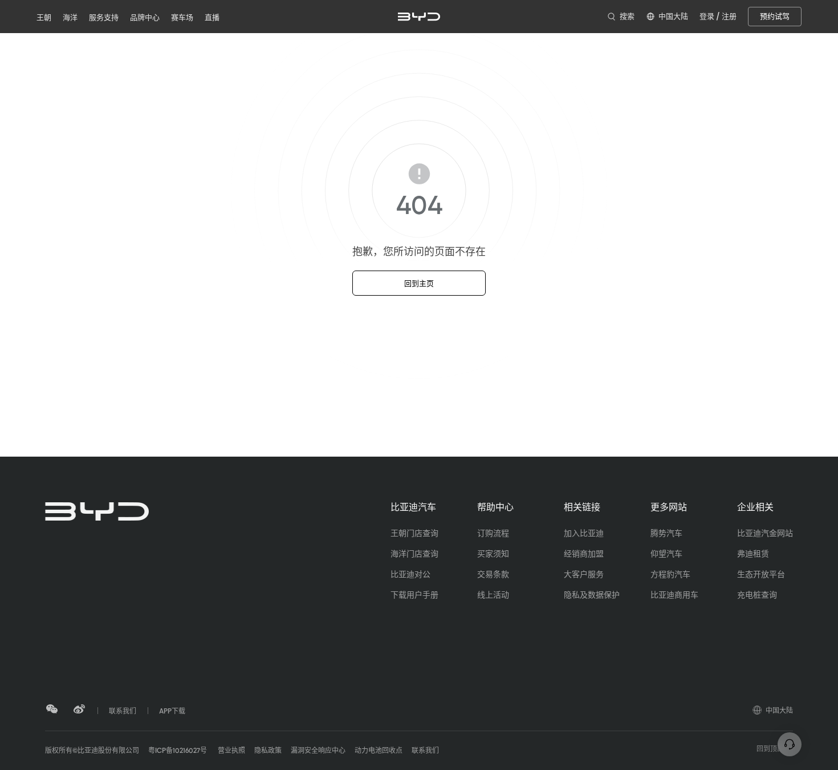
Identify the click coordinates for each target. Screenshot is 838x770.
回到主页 (419, 283)
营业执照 (230, 750)
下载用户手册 (414, 595)
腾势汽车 (666, 533)
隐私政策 (268, 750)
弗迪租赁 (753, 554)
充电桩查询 (757, 595)
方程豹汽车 (670, 574)
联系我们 (425, 750)
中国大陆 (779, 710)
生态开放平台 (761, 574)
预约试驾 (775, 16)
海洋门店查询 (414, 554)
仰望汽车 (666, 554)
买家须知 (493, 554)
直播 (212, 17)
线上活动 (493, 595)
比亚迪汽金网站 (765, 533)
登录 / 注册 (718, 16)
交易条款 (493, 574)
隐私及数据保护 (592, 595)
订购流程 (493, 533)
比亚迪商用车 (674, 595)
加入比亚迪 (584, 533)
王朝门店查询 (414, 533)
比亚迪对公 (410, 574)
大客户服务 (584, 574)
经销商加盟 (584, 554)
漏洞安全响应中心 (318, 750)
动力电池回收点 (378, 750)
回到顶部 (770, 748)
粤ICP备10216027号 (177, 750)
